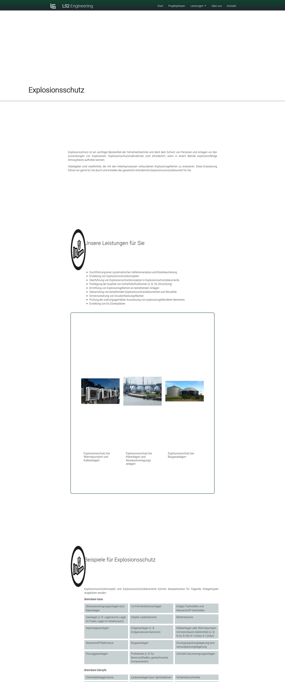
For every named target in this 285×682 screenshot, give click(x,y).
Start (160, 6)
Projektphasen (176, 6)
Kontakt (231, 6)
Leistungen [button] (197, 6)
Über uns (217, 6)
